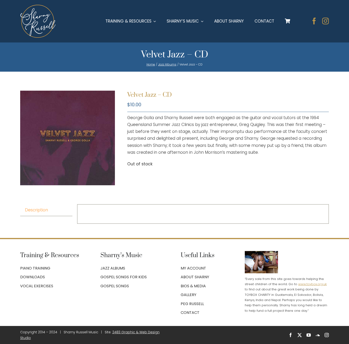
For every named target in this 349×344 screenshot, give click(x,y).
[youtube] (309, 335)
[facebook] (314, 21)
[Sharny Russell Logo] (38, 6)
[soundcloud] (318, 335)
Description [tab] (36, 210)
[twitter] (299, 335)
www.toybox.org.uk (312, 284)
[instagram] (325, 21)
